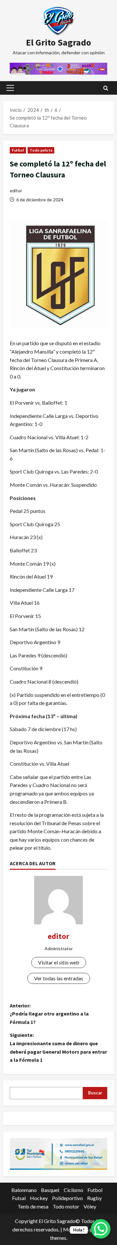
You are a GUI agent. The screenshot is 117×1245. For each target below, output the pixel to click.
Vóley (90, 1206)
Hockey (39, 1198)
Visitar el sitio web (58, 962)
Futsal (19, 1198)
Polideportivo (67, 1198)
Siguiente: (58, 1047)
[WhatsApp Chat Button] (100, 1229)
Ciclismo (73, 1190)
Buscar (95, 1092)
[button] (10, 88)
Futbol (18, 150)
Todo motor (66, 1206)
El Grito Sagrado (58, 42)
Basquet (50, 1190)
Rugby (94, 1198)
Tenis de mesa (33, 1206)
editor (16, 190)
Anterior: (49, 1013)
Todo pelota (41, 150)
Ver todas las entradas (58, 978)
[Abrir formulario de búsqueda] (105, 88)
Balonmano (24, 1190)
